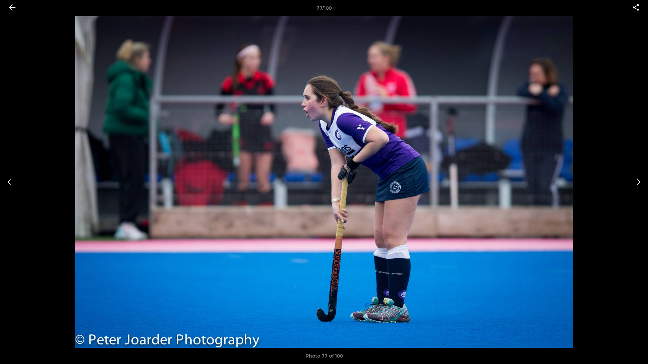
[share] (636, 8)
